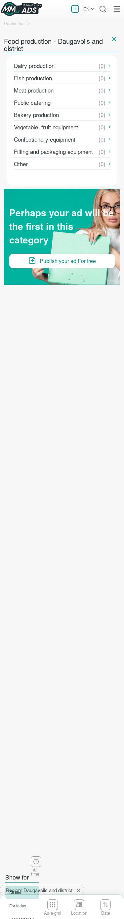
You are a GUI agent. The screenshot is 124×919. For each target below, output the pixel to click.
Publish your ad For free (68, 261)
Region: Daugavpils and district (39, 889)
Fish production (33, 78)
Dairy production (34, 65)
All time (15, 892)
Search (102, 9)
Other (21, 164)
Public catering (32, 102)
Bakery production (36, 114)
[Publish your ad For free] (75, 9)
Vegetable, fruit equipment (46, 127)
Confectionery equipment (44, 139)
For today (17, 905)
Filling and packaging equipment (53, 151)
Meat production (34, 90)
